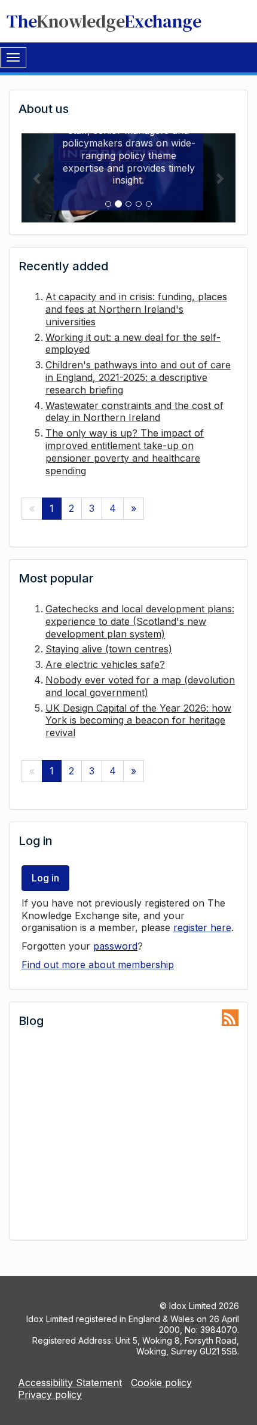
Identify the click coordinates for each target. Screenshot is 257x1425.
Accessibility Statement (70, 1383)
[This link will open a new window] (230, 1018)
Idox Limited (192, 1306)
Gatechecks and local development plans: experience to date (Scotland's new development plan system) (139, 621)
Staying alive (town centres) (108, 649)
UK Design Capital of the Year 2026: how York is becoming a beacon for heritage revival (138, 720)
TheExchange (104, 21)
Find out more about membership (98, 965)
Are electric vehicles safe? (105, 664)
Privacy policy (50, 1394)
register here (202, 927)
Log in (45, 878)
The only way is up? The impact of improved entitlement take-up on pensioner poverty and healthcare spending (124, 451)
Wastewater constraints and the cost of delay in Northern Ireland (134, 411)
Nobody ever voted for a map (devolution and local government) (140, 686)
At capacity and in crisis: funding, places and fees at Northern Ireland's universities (136, 309)
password (115, 946)
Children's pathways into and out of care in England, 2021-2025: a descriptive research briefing (138, 377)
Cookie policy (161, 1383)
